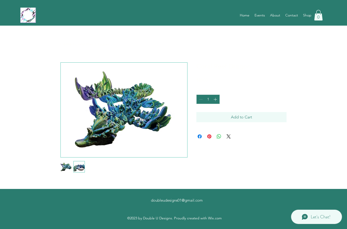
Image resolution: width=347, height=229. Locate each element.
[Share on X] (229, 136)
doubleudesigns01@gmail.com (177, 200)
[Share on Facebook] (200, 136)
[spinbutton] (208, 99)
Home (66, 44)
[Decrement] (200, 99)
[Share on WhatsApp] (219, 136)
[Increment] (216, 99)
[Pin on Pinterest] (209, 136)
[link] (318, 15)
